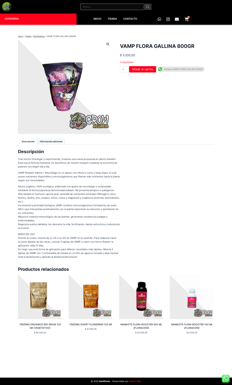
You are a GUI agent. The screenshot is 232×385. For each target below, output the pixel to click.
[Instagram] (168, 19)
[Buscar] (148, 7)
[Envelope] (177, 19)
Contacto (130, 18)
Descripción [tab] (28, 141)
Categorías (12, 18)
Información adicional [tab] (51, 141)
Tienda (112, 18)
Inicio (97, 18)
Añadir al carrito (142, 69)
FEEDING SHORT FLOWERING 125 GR (91, 324)
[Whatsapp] (159, 19)
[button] (108, 44)
